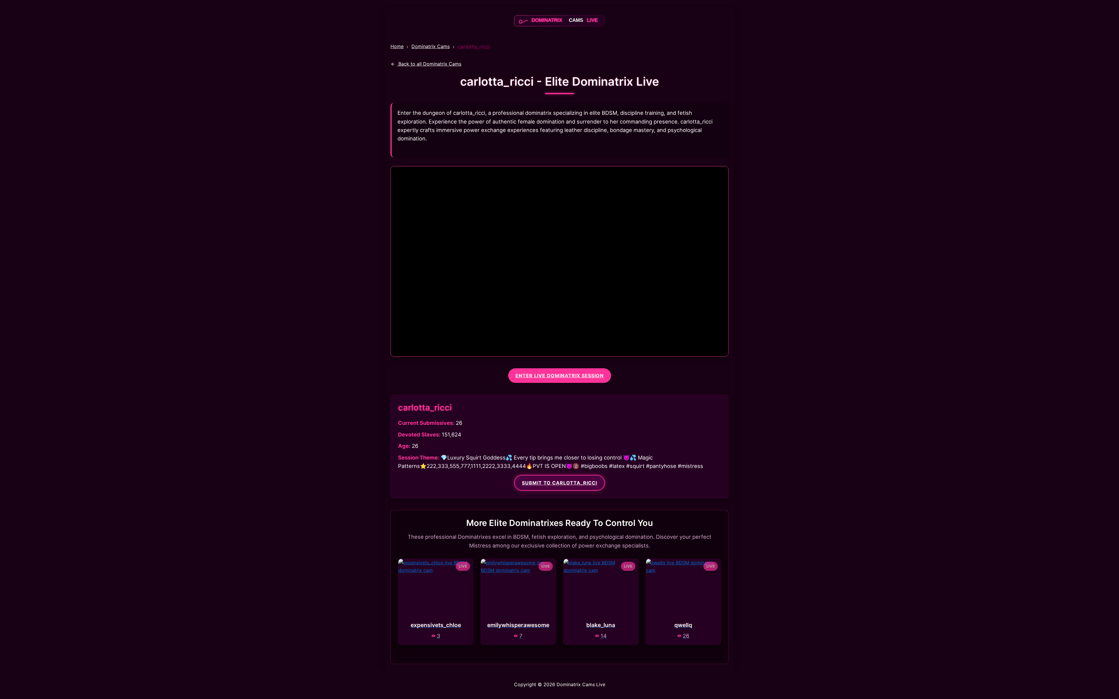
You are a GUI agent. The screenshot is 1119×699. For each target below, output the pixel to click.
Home (397, 46)
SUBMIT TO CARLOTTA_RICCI (559, 483)
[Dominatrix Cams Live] (559, 27)
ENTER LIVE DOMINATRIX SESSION (559, 375)
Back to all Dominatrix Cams (429, 64)
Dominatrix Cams (430, 46)
